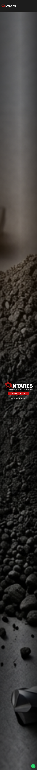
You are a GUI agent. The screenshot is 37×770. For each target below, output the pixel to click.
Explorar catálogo (18, 393)
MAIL (33, 766)
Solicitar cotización (18, 398)
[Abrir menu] (34, 5)
